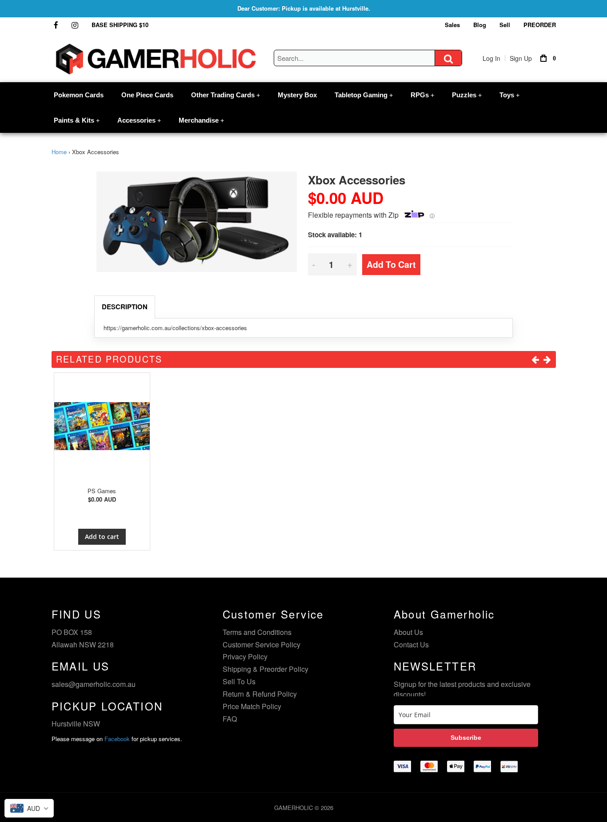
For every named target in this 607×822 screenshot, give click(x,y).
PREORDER (539, 24)
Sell (504, 24)
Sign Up (521, 58)
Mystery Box (297, 95)
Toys (509, 95)
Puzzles (467, 95)
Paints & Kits (77, 120)
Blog (479, 24)
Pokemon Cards (79, 95)
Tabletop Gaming (364, 95)
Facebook (117, 738)
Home (59, 152)
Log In (491, 58)
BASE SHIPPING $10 (120, 24)
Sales (452, 24)
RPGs (422, 95)
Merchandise (201, 120)
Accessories (139, 120)
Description (125, 306)
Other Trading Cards (225, 95)
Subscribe (466, 737)
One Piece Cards (147, 95)
